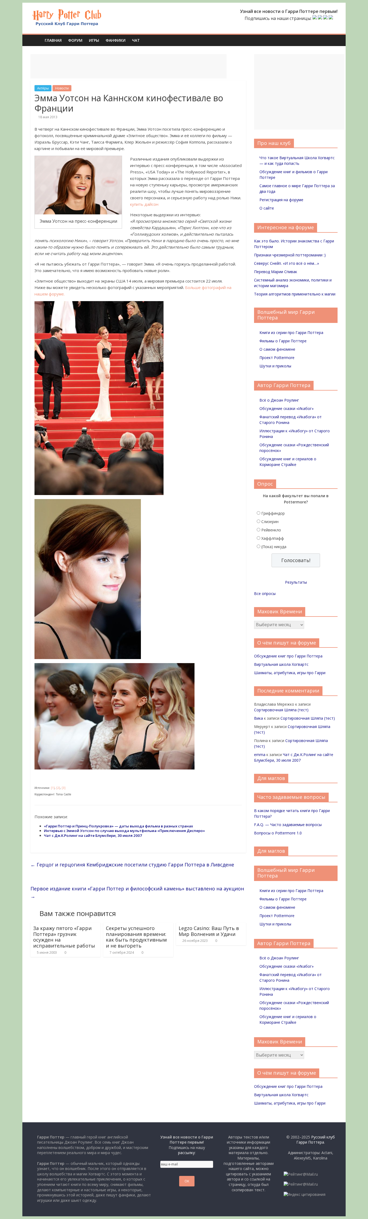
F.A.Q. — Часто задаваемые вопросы (288, 824)
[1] (53, 788)
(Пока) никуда (273, 546)
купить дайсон (144, 204)
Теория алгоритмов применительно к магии (294, 294)
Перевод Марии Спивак (275, 271)
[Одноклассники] (320, 18)
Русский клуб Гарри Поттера (315, 1139)
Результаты (296, 582)
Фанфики (116, 40)
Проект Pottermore (276, 357)
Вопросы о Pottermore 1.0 (278, 832)
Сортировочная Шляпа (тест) (281, 709)
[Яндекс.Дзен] (331, 18)
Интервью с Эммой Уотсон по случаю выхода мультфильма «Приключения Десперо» (124, 830)
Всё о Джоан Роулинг (279, 400)
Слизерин (270, 521)
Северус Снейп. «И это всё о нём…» (286, 263)
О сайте (266, 208)
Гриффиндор (273, 513)
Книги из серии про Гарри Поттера (291, 332)
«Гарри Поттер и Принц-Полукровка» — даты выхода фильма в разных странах (118, 826)
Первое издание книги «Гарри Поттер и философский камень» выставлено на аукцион (137, 892)
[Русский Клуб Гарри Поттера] (66, 11)
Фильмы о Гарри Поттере (283, 340)
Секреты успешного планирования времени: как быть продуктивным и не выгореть (136, 937)
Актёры (43, 88)
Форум (75, 40)
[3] (63, 788)
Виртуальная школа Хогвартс (281, 664)
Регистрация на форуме (281, 199)
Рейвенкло (271, 529)
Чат (136, 40)
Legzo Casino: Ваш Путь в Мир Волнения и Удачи (209, 931)
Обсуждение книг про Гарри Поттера (288, 656)
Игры (94, 40)
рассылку (186, 1152)
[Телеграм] (325, 18)
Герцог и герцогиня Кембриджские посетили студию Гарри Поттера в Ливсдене (132, 864)
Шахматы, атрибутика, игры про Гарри (289, 672)
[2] (58, 788)
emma (259, 754)
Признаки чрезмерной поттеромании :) (290, 254)
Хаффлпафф (272, 538)
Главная (53, 40)
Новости (62, 88)
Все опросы (265, 593)
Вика (258, 718)
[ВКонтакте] (315, 18)
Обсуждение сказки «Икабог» (286, 408)
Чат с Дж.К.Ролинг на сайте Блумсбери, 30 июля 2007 (93, 835)
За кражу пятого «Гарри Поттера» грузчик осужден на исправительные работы (64, 937)
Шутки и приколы (275, 365)
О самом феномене (277, 349)
